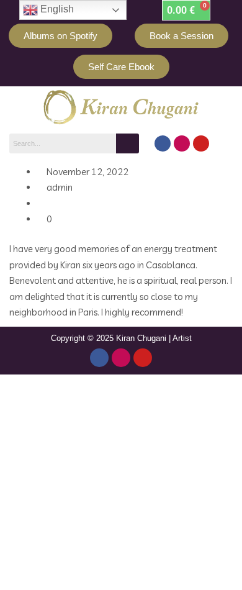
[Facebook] (163, 143)
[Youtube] (201, 143)
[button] (228, 145)
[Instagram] (182, 143)
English (56, 9)
